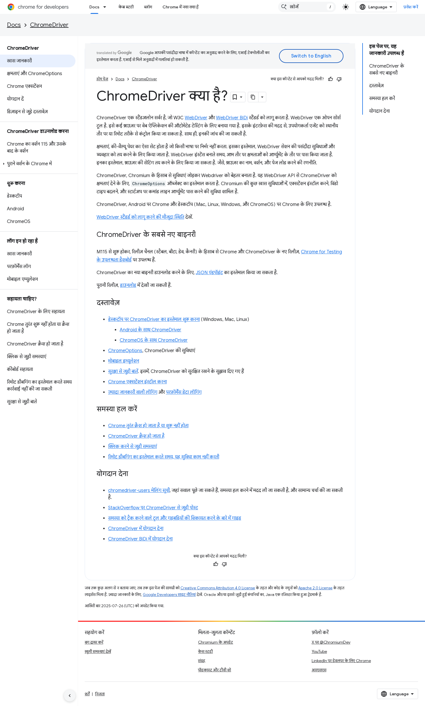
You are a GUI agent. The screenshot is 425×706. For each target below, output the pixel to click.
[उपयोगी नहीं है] (339, 79)
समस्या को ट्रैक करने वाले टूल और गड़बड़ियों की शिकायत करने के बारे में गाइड (174, 518)
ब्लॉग (148, 7)
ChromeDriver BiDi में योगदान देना (140, 539)
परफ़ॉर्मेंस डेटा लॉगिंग (184, 392)
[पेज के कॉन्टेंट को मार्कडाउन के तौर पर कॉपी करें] (253, 97)
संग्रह (201, 660)
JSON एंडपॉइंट (209, 273)
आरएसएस (319, 669)
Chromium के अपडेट (215, 642)
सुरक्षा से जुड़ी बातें (123, 371)
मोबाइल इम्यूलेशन (123, 361)
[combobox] (307, 7)
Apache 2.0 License (315, 588)
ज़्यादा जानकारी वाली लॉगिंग (132, 392)
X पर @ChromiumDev (331, 642)
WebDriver (196, 118)
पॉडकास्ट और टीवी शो (214, 669)
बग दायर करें (94, 642)
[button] (37, 163)
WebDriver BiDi (232, 118)
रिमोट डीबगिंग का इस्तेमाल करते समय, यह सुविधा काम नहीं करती (163, 457)
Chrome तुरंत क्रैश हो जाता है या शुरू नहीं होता (148, 426)
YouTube (319, 651)
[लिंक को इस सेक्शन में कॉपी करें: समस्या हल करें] (143, 409)
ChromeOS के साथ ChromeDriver (154, 340)
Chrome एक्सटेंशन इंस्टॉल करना (137, 382)
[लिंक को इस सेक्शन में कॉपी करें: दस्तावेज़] (125, 303)
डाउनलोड (128, 285)
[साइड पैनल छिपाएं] (69, 695)
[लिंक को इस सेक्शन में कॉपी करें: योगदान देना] (134, 474)
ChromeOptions (125, 351)
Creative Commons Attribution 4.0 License (217, 588)
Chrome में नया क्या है (180, 7)
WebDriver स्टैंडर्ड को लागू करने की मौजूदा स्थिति (140, 217)
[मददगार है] (330, 79)
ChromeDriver (49, 25)
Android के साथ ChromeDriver (150, 330)
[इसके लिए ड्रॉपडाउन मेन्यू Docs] (106, 6)
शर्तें (87, 694)
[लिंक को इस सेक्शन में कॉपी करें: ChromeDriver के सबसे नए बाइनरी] (201, 235)
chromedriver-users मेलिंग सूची (139, 490)
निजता (100, 694)
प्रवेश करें (411, 7)
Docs (94, 7)
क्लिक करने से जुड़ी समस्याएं (132, 446)
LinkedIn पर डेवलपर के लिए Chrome (341, 660)
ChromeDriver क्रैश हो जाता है (136, 436)
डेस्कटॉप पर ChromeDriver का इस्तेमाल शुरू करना (154, 319)
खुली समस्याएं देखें (98, 651)
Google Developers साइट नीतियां (169, 594)
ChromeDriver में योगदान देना (135, 529)
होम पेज (102, 79)
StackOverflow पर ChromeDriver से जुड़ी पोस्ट (153, 508)
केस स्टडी (126, 7)
